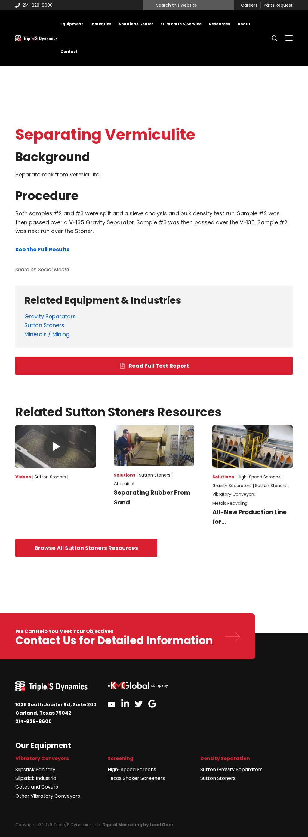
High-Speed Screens (132, 769)
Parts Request (278, 5)
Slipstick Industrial (36, 778)
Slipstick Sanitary (35, 769)
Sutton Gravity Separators (231, 769)
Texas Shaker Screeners (136, 778)
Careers (249, 5)
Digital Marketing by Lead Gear (138, 825)
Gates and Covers (36, 786)
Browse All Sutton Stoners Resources (86, 548)
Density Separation (225, 758)
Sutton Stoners (218, 778)
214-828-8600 (38, 5)
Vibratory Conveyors (42, 758)
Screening (121, 758)
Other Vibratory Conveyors (47, 796)
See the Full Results (42, 249)
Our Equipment (43, 745)
